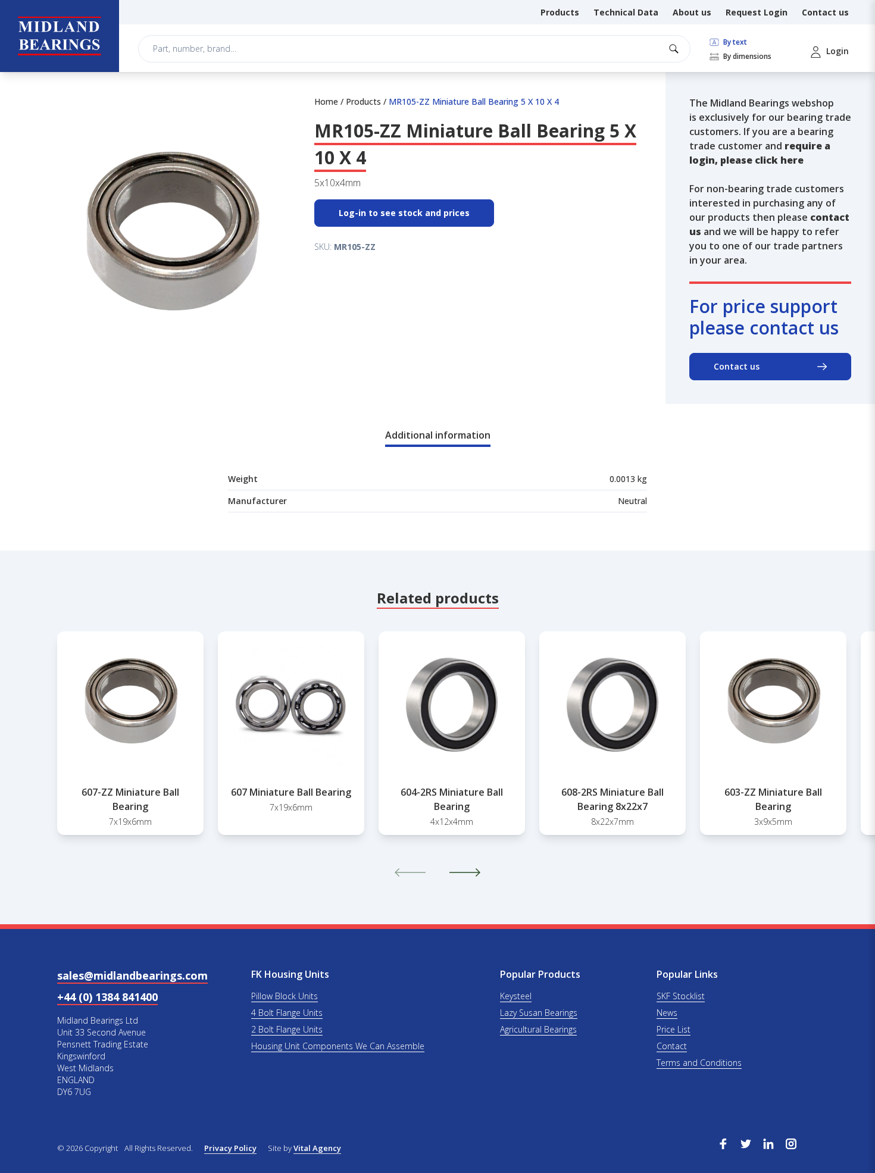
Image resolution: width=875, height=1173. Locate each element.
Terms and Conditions (699, 1062)
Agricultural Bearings (538, 1029)
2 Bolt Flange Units (287, 1029)
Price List (673, 1029)
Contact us (825, 12)
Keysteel (516, 996)
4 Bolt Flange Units (287, 1012)
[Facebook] (723, 1142)
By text (734, 42)
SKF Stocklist (681, 996)
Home (326, 101)
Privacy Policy (230, 1148)
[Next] (464, 872)
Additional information (437, 435)
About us (692, 12)
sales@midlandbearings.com (132, 975)
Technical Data (625, 12)
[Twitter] (745, 1142)
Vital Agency (317, 1148)
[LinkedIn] (768, 1142)
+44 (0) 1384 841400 (107, 997)
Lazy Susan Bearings (538, 1012)
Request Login (757, 12)
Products (559, 12)
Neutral (632, 500)
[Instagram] (791, 1142)
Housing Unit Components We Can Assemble (337, 1046)
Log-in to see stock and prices (404, 212)
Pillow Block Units (284, 996)
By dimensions (746, 56)
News (667, 1012)
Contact (672, 1046)
